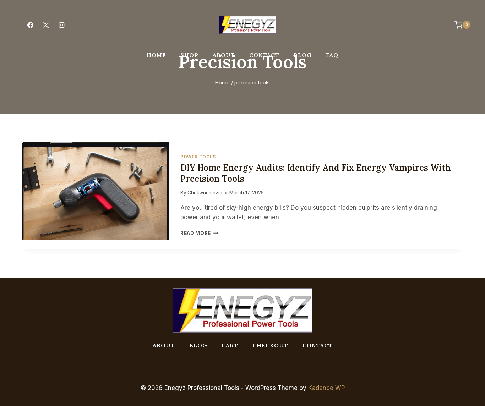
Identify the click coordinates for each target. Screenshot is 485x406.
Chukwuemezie (204, 193)
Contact (264, 55)
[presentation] (95, 191)
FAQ (332, 55)
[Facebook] (30, 25)
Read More (199, 233)
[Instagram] (61, 25)
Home (156, 55)
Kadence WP (326, 387)
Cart (230, 345)
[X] (46, 25)
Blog (303, 55)
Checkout (270, 345)
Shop (189, 55)
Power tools (198, 156)
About (224, 55)
